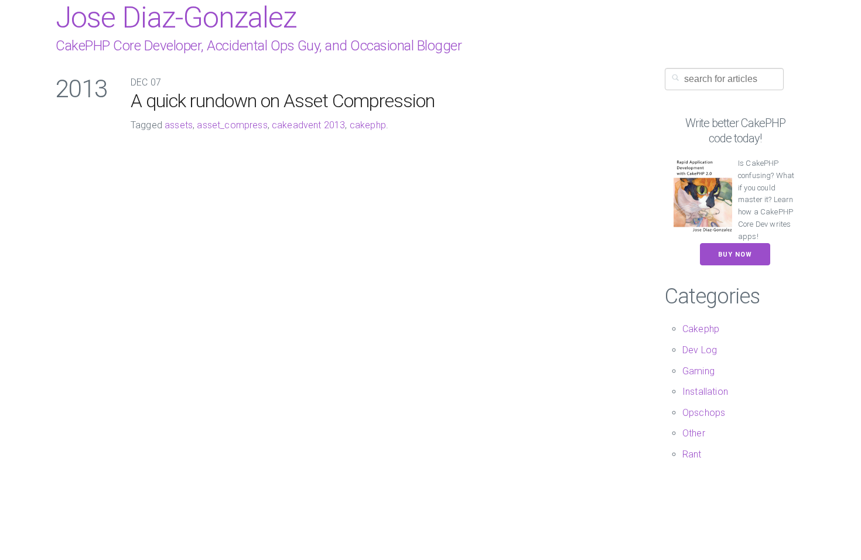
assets (179, 125)
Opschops (703, 412)
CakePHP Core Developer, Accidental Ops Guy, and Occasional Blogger (259, 45)
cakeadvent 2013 (308, 125)
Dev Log (699, 350)
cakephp (368, 125)
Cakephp (700, 328)
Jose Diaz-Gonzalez (176, 18)
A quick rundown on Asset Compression (283, 101)
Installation (705, 391)
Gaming (698, 371)
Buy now (735, 254)
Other (693, 433)
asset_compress (232, 125)
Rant (692, 454)
